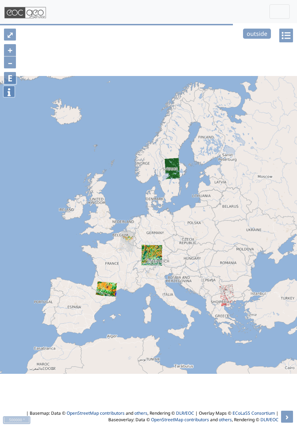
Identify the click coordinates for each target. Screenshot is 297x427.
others (140, 413)
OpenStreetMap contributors (96, 413)
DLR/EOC (185, 413)
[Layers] (286, 35)
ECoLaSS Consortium (254, 413)
